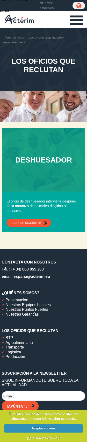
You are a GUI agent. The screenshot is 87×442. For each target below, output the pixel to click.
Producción (15, 357)
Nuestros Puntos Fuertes (27, 309)
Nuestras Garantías (22, 314)
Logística (13, 352)
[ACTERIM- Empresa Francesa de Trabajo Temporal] (19, 19)
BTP (9, 338)
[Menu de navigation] (76, 20)
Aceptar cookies (44, 428)
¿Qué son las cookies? (43, 438)
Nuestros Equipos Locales (28, 305)
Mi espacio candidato (47, 5)
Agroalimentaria (19, 343)
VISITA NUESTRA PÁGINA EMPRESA (14, 5)
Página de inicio (13, 37)
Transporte (15, 347)
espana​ (20, 276)
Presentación (17, 300)
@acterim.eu (38, 276)
